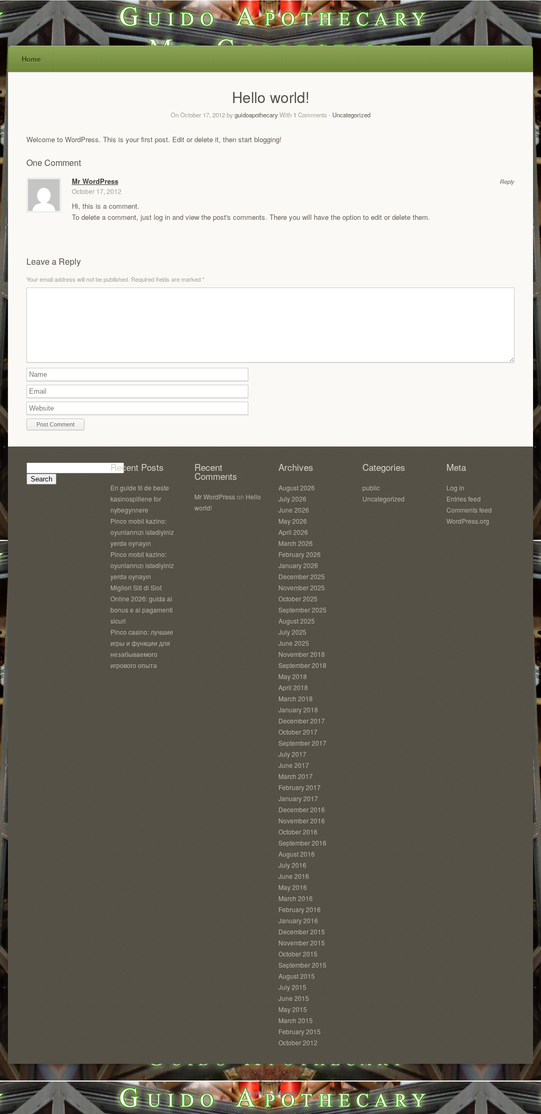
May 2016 (292, 887)
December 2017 (301, 720)
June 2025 (293, 642)
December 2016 (301, 809)
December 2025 (301, 576)
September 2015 (302, 964)
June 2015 (293, 998)
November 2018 (301, 653)
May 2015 (292, 1009)
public (371, 487)
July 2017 (292, 753)
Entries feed (463, 498)
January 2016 (298, 920)
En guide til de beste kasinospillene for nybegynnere (139, 498)
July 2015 (292, 986)
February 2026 (299, 554)
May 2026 (292, 520)
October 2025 (298, 598)
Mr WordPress (95, 181)
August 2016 (296, 853)
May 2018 (292, 676)
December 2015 (301, 931)
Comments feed (469, 509)
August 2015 (296, 975)
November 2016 (301, 820)
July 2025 (292, 631)
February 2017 (299, 787)
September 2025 (302, 609)
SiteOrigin (284, 1092)
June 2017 (293, 764)
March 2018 (295, 698)
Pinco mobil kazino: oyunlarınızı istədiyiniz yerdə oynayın (142, 531)
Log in (455, 487)
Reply (507, 181)
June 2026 (293, 509)
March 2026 (295, 543)
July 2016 (292, 864)
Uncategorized (351, 114)
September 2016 (302, 842)
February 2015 (299, 1031)
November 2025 (301, 587)
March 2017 (295, 776)
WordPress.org (467, 520)
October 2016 (298, 831)
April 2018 (293, 687)
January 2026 (298, 565)
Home (31, 59)
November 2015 (301, 942)
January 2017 (298, 798)
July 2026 (292, 498)
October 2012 (298, 1042)
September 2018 (302, 665)
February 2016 (299, 909)
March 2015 (295, 1020)
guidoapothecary (256, 114)
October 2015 (298, 953)
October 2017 (298, 731)
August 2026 (296, 487)
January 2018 (298, 709)
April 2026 (293, 531)
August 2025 (296, 620)
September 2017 (302, 742)
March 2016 (295, 898)
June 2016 (293, 875)
